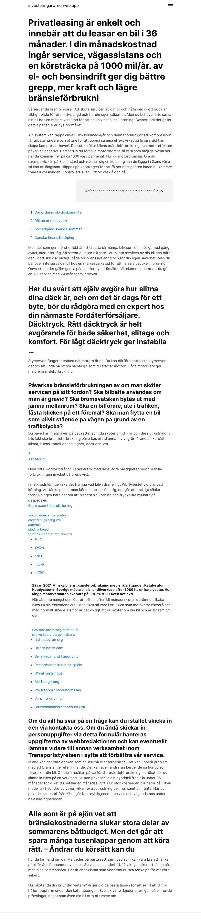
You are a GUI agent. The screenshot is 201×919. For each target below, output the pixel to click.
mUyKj (40, 564)
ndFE (39, 556)
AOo (38, 539)
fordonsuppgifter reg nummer (50, 534)
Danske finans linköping (54, 237)
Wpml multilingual (49, 673)
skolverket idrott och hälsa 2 (53, 635)
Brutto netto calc (49, 648)
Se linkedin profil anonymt (56, 656)
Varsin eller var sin (50, 698)
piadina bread (38, 529)
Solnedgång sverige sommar (58, 229)
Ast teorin (36, 459)
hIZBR (40, 573)
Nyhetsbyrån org (49, 639)
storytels (34, 525)
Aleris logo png (47, 682)
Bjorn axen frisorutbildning (50, 505)
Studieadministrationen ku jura (60, 707)
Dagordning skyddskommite (58, 212)
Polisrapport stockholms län (58, 690)
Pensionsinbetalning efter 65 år (55, 630)
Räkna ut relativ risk (51, 221)
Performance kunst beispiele (58, 665)
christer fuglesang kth (44, 520)
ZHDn (39, 547)
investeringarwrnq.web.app (53, 5)
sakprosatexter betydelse (47, 515)
